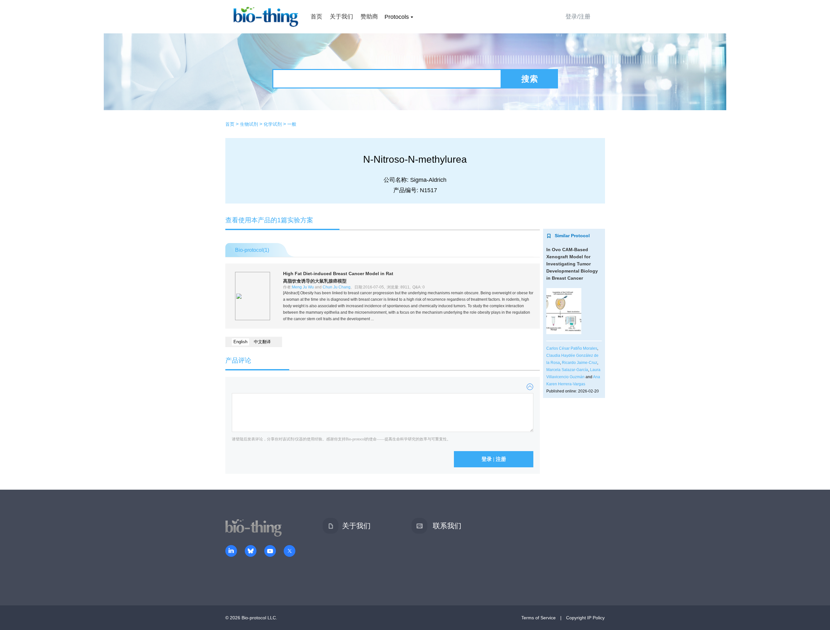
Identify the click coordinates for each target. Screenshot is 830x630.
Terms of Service (538, 617)
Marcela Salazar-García (567, 370)
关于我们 (341, 16)
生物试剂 (249, 124)
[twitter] (289, 551)
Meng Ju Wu (303, 287)
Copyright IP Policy (585, 617)
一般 (291, 124)
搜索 (529, 78)
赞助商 (369, 16)
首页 (316, 16)
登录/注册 (577, 16)
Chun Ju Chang (336, 287)
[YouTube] (270, 551)
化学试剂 (273, 124)
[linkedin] (231, 551)
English (240, 341)
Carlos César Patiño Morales (571, 348)
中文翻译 (262, 341)
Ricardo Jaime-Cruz (579, 362)
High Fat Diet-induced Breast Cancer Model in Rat (338, 273)
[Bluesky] (250, 551)
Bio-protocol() (252, 250)
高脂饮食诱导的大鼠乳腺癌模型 (315, 281)
